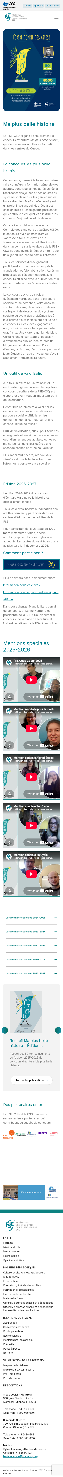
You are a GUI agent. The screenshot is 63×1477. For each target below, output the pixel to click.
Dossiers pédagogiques (19, 1267)
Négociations (12, 1385)
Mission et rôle (12, 1247)
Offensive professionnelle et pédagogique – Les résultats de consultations (29, 1308)
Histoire (8, 1242)
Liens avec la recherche (17, 1294)
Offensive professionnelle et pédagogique (28, 1302)
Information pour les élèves (21, 585)
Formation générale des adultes (22, 1285)
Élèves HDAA (11, 1276)
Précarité (9, 1344)
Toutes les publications (30, 1080)
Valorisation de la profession (24, 1360)
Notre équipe (11, 1255)
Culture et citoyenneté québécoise (24, 1272)
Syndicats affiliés (13, 1260)
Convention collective (16, 1327)
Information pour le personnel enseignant (30, 592)
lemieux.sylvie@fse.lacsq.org (20, 1456)
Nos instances (11, 1251)
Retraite (8, 1352)
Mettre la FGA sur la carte (18, 1369)
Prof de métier (12, 1378)
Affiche (8, 599)
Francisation (10, 1281)
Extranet (27, 6)
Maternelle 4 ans (13, 1298)
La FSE (7, 1238)
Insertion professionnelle (18, 1339)
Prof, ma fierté (12, 1373)
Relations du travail (17, 1317)
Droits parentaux (13, 1331)
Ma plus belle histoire (15, 1365)
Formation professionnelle (18, 1289)
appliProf (38, 6)
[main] (31, 604)
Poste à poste (52, 6)
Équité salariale (12, 1335)
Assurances (10, 1322)
